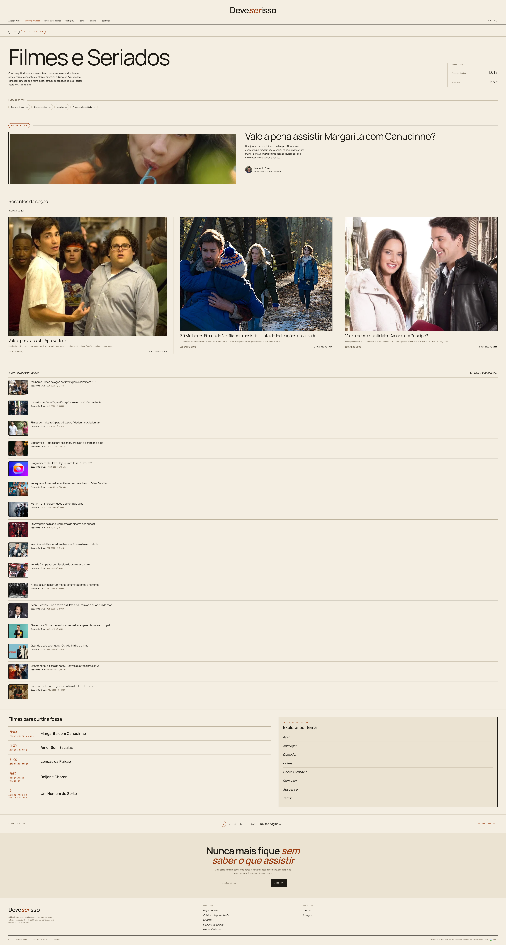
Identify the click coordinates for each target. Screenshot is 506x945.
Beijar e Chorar (54, 776)
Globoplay (69, 20)
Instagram (308, 915)
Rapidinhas (105, 20)
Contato (207, 919)
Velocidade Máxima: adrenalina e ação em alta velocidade (64, 544)
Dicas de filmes (19, 107)
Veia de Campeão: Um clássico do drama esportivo (60, 564)
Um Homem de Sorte (59, 793)
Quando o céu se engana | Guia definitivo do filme (59, 645)
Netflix (81, 20)
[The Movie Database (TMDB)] (494, 940)
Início (14, 32)
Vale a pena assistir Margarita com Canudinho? (340, 136)
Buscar (491, 21)
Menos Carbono (212, 929)
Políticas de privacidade (216, 915)
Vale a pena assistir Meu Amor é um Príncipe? (386, 336)
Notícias (62, 107)
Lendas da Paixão (56, 761)
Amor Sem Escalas (57, 747)
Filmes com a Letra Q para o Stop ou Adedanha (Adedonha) (65, 422)
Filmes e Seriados (32, 20)
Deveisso (253, 10)
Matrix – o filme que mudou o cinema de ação (57, 503)
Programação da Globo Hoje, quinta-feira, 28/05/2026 (62, 463)
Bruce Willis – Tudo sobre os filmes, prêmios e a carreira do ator (67, 443)
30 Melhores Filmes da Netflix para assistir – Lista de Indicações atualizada (248, 336)
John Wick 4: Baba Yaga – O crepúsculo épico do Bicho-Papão (66, 402)
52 (253, 824)
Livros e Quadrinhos (52, 20)
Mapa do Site (210, 910)
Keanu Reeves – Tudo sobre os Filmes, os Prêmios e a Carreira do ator (71, 605)
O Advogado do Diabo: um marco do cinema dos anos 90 (63, 524)
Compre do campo (213, 924)
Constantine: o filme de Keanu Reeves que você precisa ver (65, 666)
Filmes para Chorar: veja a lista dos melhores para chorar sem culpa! (70, 625)
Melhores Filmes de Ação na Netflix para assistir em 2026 (64, 382)
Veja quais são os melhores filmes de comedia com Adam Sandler (69, 483)
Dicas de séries (42, 107)
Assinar (278, 883)
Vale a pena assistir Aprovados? (37, 340)
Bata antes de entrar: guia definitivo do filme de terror (62, 686)
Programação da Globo (84, 107)
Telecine (92, 20)
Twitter (307, 910)
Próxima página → (270, 824)
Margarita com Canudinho (63, 733)
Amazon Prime (14, 20)
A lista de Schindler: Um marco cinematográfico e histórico (65, 584)
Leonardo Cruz (262, 168)
